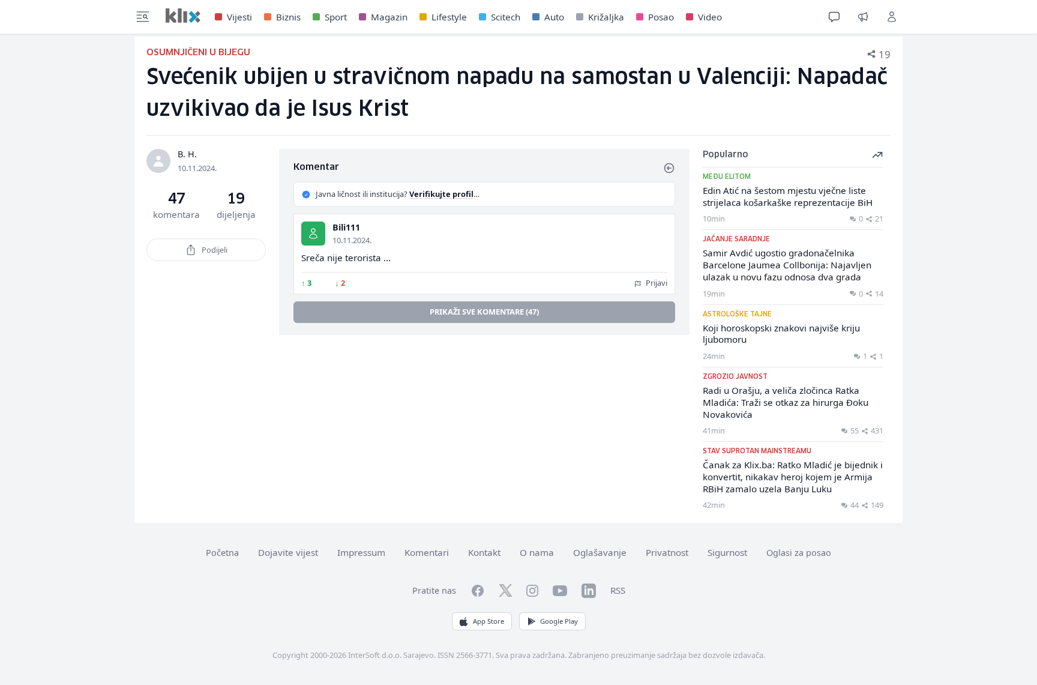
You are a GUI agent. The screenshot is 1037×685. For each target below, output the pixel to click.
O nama (537, 552)
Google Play (559, 621)
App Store (488, 621)
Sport (336, 17)
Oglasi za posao (798, 552)
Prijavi (655, 282)
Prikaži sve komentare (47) (484, 311)
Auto (554, 17)
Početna (222, 552)
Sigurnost (727, 552)
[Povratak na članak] (669, 168)
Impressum (361, 552)
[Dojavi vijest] (863, 17)
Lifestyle (449, 17)
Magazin (389, 17)
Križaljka (606, 17)
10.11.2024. (351, 240)
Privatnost (667, 552)
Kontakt (484, 552)
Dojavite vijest (288, 552)
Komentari (426, 552)
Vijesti (239, 17)
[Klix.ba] (183, 15)
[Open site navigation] (143, 17)
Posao (661, 17)
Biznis (288, 17)
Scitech (505, 17)
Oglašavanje (600, 552)
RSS (617, 590)
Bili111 (346, 227)
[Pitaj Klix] (834, 17)
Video (710, 17)
